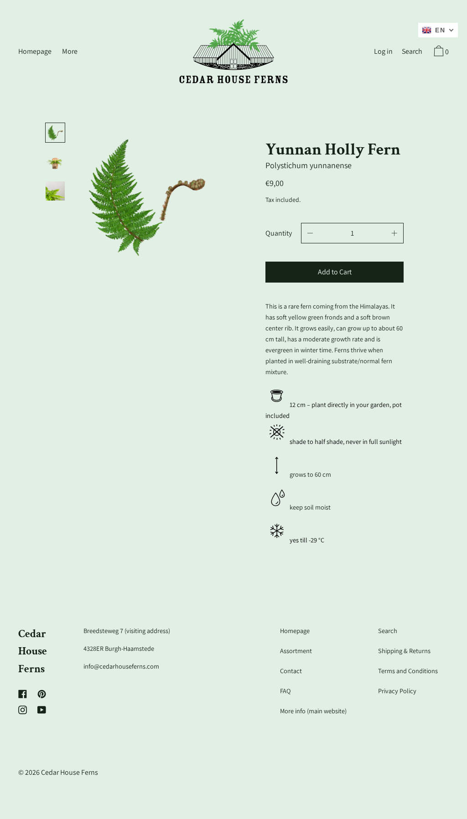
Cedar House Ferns (32, 651)
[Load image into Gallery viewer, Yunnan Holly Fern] (55, 133)
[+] (394, 233)
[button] (412, 52)
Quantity (278, 233)
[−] (310, 233)
